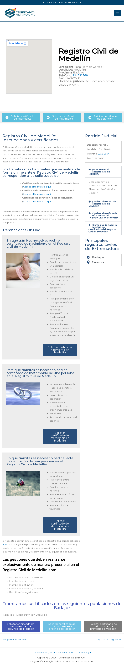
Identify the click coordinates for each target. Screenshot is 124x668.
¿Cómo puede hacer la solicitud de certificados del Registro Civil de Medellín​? (102, 228)
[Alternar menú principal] (117, 13)
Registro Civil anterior (13, 639)
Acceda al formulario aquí (37, 186)
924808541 (104, 153)
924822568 (80, 75)
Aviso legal (85, 652)
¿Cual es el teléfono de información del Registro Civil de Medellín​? (103, 215)
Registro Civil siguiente (110, 639)
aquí (4, 544)
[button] (103, 171)
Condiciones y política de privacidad (53, 652)
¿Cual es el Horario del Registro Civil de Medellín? (102, 203)
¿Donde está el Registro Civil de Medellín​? (99, 171)
